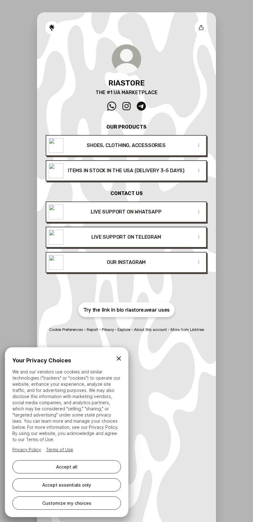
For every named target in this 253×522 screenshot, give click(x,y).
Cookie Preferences (66, 329)
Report (92, 329)
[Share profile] (201, 28)
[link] (111, 106)
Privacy (108, 329)
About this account (150, 329)
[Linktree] (52, 28)
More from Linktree (187, 329)
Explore (124, 329)
